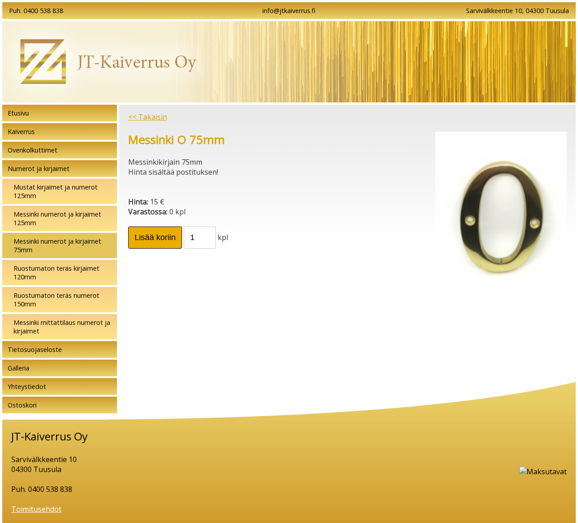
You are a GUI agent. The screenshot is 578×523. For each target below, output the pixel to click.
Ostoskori (22, 405)
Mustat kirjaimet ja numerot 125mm (56, 191)
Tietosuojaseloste (35, 349)
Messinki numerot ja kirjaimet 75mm (57, 245)
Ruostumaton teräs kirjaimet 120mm (56, 272)
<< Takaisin (147, 117)
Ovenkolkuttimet (32, 150)
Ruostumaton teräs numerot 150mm (56, 299)
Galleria (18, 368)
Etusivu (18, 113)
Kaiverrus (21, 131)
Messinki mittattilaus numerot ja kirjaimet (62, 326)
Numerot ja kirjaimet (39, 168)
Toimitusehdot (36, 509)
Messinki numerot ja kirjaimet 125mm (57, 218)
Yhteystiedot (27, 386)
